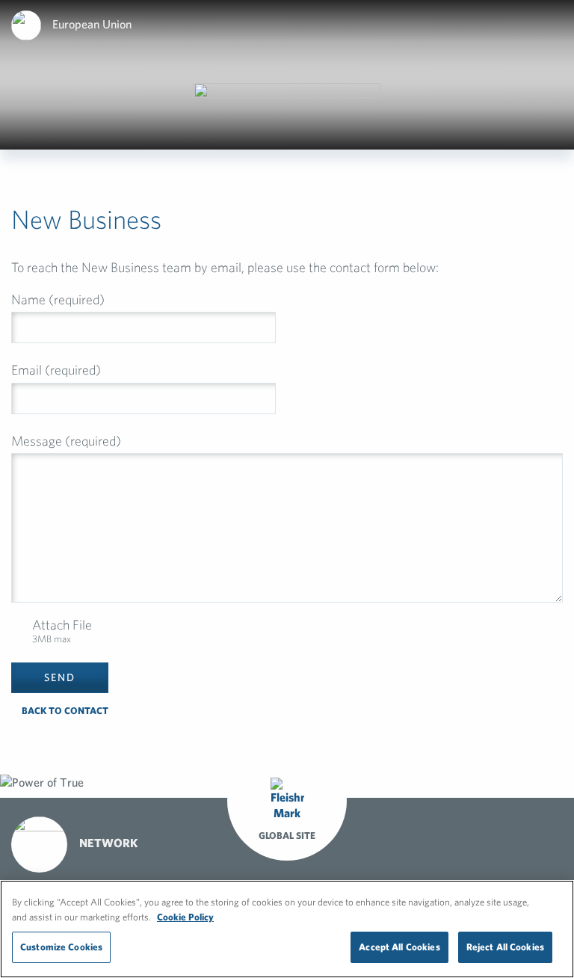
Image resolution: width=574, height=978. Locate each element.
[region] (287, 929)
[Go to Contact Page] (393, 841)
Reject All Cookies (505, 947)
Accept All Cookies (399, 947)
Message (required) (66, 441)
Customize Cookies (61, 947)
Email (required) (56, 370)
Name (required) (58, 299)
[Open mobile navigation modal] (558, 22)
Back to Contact (63, 710)
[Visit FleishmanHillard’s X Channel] (427, 844)
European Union (92, 24)
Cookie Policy (185, 917)
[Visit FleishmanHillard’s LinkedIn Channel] (462, 841)
